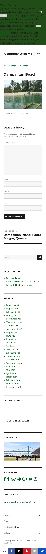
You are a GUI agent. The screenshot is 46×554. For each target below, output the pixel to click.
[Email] (34, 551)
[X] (19, 551)
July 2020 (10, 336)
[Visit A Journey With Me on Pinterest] (19, 480)
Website (8, 203)
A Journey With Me (18, 53)
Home (7, 515)
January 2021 (12, 315)
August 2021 (12, 308)
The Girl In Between (16, 421)
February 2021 (13, 312)
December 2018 (13, 387)
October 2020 (12, 325)
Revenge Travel (13, 278)
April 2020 (11, 346)
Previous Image (10, 66)
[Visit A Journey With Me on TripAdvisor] (13, 480)
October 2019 (12, 359)
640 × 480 (24, 114)
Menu (38, 54)
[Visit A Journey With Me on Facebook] (5, 480)
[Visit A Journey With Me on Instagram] (35, 480)
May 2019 (10, 370)
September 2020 (14, 329)
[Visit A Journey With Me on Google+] (24, 480)
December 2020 (13, 319)
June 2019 (11, 366)
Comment (9, 143)
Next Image (23, 66)
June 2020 (11, 339)
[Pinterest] (27, 551)
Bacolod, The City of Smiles (19, 285)
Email (7, 191)
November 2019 (13, 356)
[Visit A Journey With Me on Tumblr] (8, 480)
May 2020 (11, 342)
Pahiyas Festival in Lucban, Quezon (23, 281)
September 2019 (14, 363)
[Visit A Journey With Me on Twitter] (30, 480)
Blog (6, 521)
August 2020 (12, 332)
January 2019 (12, 383)
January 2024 (12, 305)
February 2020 (13, 353)
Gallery (7, 533)
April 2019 (11, 373)
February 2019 (13, 380)
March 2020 (12, 349)
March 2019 (11, 377)
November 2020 (14, 322)
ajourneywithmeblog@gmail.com (20, 502)
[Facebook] (11, 551)
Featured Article (11, 527)
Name (7, 179)
